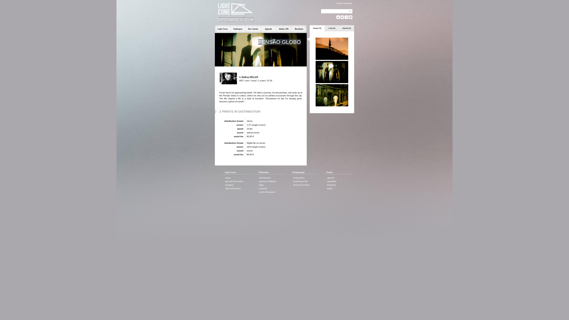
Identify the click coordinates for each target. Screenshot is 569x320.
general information (234, 181)
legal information (233, 188)
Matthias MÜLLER (250, 77)
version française (344, 3)
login (261, 185)
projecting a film (300, 181)
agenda (330, 178)
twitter (330, 188)
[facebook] (346, 18)
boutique (229, 185)
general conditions (267, 181)
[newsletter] (342, 18)
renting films (299, 178)
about (228, 178)
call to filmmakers (267, 192)
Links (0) (332, 28)
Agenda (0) (346, 28)
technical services (301, 185)
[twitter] (350, 18)
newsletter (332, 181)
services (263, 188)
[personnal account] (338, 18)
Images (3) (317, 28)
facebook (331, 185)
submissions (265, 178)
